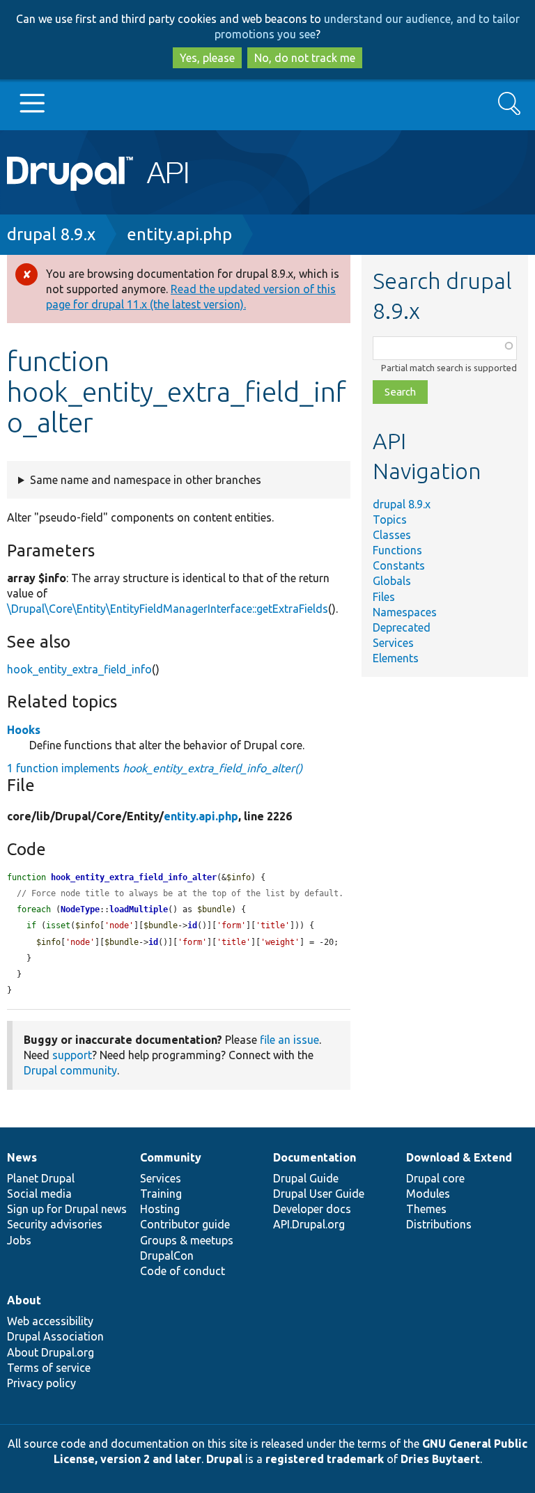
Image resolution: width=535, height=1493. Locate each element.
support (72, 1055)
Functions (397, 550)
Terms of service (49, 1367)
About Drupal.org (50, 1352)
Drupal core (435, 1178)
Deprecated (402, 627)
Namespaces (405, 612)
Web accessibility (50, 1321)
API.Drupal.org (309, 1224)
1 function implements (154, 768)
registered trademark (324, 1459)
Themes (426, 1209)
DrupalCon (167, 1255)
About (24, 1300)
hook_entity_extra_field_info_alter (134, 877)
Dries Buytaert (440, 1459)
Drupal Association (55, 1336)
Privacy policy (41, 1383)
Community (170, 1157)
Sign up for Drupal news (67, 1209)
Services (393, 642)
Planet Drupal (41, 1178)
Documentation (314, 1157)
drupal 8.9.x (51, 234)
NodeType (80, 909)
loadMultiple (138, 909)
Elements (396, 658)
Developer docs (312, 1209)
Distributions (439, 1224)
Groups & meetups (186, 1240)
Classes (392, 535)
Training (161, 1193)
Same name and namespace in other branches (145, 480)
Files (384, 597)
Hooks (23, 730)
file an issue (289, 1039)
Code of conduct (182, 1271)
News (22, 1157)
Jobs (19, 1240)
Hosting (160, 1209)
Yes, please (207, 58)
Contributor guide (185, 1224)
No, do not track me (304, 58)
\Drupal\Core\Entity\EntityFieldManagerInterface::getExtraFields (167, 608)
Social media (39, 1193)
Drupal (224, 1459)
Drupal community (70, 1070)
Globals (392, 580)
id (192, 925)
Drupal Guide (306, 1178)
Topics (390, 519)
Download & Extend (459, 1157)
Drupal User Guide (318, 1193)
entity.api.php (179, 234)
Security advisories (54, 1224)
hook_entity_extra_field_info (79, 669)
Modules (428, 1193)
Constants (399, 565)
